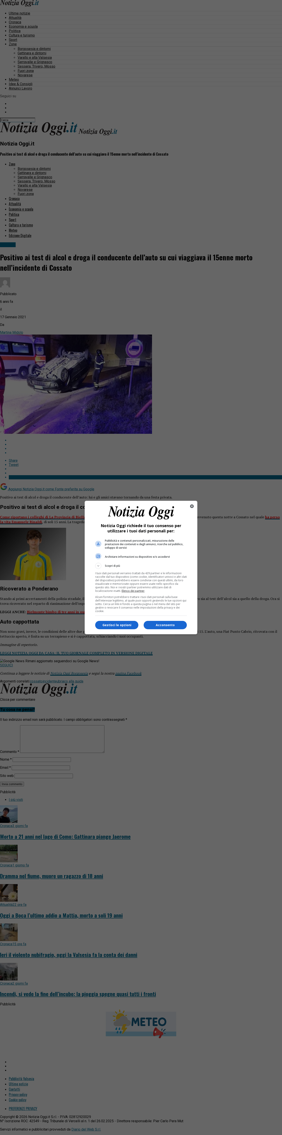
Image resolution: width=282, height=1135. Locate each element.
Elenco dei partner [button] (133, 591)
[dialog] (141, 567)
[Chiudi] (191, 506)
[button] (141, 566)
